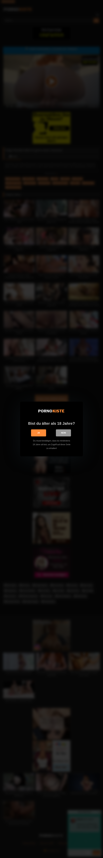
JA (38, 433)
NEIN (63, 433)
